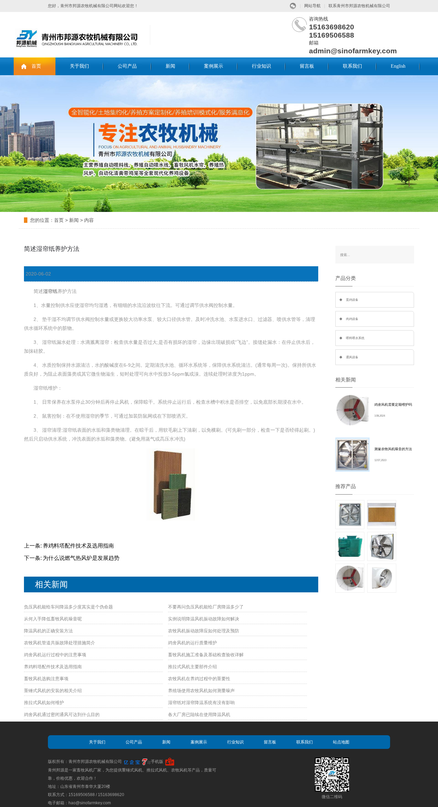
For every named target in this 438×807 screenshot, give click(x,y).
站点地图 (341, 742)
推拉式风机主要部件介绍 (192, 666)
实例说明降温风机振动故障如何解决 (203, 618)
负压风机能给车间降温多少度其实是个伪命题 (68, 606)
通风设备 (352, 357)
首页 (36, 66)
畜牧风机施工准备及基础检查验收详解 (206, 654)
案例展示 (213, 66)
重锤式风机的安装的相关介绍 (53, 690)
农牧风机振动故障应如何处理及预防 (203, 630)
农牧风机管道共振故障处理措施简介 (59, 642)
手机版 (157, 761)
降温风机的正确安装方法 (48, 630)
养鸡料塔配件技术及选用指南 (78, 546)
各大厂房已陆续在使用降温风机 (199, 714)
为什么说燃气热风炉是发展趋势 (81, 558)
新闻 (170, 66)
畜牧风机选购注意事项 (46, 678)
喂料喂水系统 (355, 338)
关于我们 (79, 66)
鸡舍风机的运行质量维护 (192, 642)
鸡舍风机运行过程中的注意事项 (55, 654)
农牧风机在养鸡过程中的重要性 (199, 678)
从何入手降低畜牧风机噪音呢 (53, 618)
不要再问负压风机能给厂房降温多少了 (206, 606)
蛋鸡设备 (352, 299)
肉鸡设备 (352, 319)
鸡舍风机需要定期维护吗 (393, 404)
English (398, 66)
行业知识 (261, 66)
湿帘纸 (50, 291)
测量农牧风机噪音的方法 (393, 449)
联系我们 (352, 66)
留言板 (307, 66)
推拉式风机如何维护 (44, 702)
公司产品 (127, 66)
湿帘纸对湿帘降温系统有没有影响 (201, 702)
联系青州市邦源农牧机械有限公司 (359, 5)
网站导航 (312, 5)
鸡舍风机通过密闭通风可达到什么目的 (62, 714)
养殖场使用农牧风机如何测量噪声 (201, 690)
